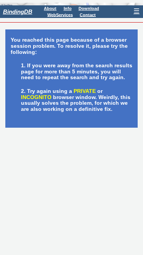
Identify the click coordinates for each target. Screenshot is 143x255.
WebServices (60, 14)
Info (68, 8)
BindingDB (17, 11)
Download (89, 8)
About (50, 8)
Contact (88, 14)
